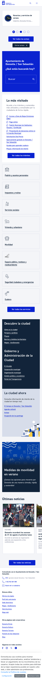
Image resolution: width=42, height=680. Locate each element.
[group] (21, 467)
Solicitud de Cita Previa (14, 137)
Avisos (6, 413)
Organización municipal (12, 373)
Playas (6, 336)
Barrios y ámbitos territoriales (15, 339)
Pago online (13, 122)
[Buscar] (33, 79)
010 (6, 578)
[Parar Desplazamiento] (13, 32)
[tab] (17, 32)
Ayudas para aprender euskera (17, 145)
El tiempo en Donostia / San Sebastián (18, 406)
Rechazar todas (33, 676)
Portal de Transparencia (12, 379)
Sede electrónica (7, 603)
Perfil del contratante (9, 599)
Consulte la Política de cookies (13, 672)
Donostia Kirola (7, 624)
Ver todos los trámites (21, 155)
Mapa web (5, 612)
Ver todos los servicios (21, 309)
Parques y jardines (11, 333)
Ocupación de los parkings (13, 416)
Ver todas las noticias (22, 562)
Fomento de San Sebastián (10, 634)
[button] (30, 3)
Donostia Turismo (8, 631)
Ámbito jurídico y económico (14, 376)
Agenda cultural (10, 409)
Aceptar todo (20, 676)
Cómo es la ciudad (10, 330)
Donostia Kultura (7, 627)
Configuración (7, 676)
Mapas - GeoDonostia (11, 343)
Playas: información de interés (17, 149)
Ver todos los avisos (21, 39)
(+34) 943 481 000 (11, 582)
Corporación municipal (12, 369)
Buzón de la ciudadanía (12, 586)
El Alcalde (8, 366)
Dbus (3, 637)
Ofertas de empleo (8, 596)
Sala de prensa (7, 609)
